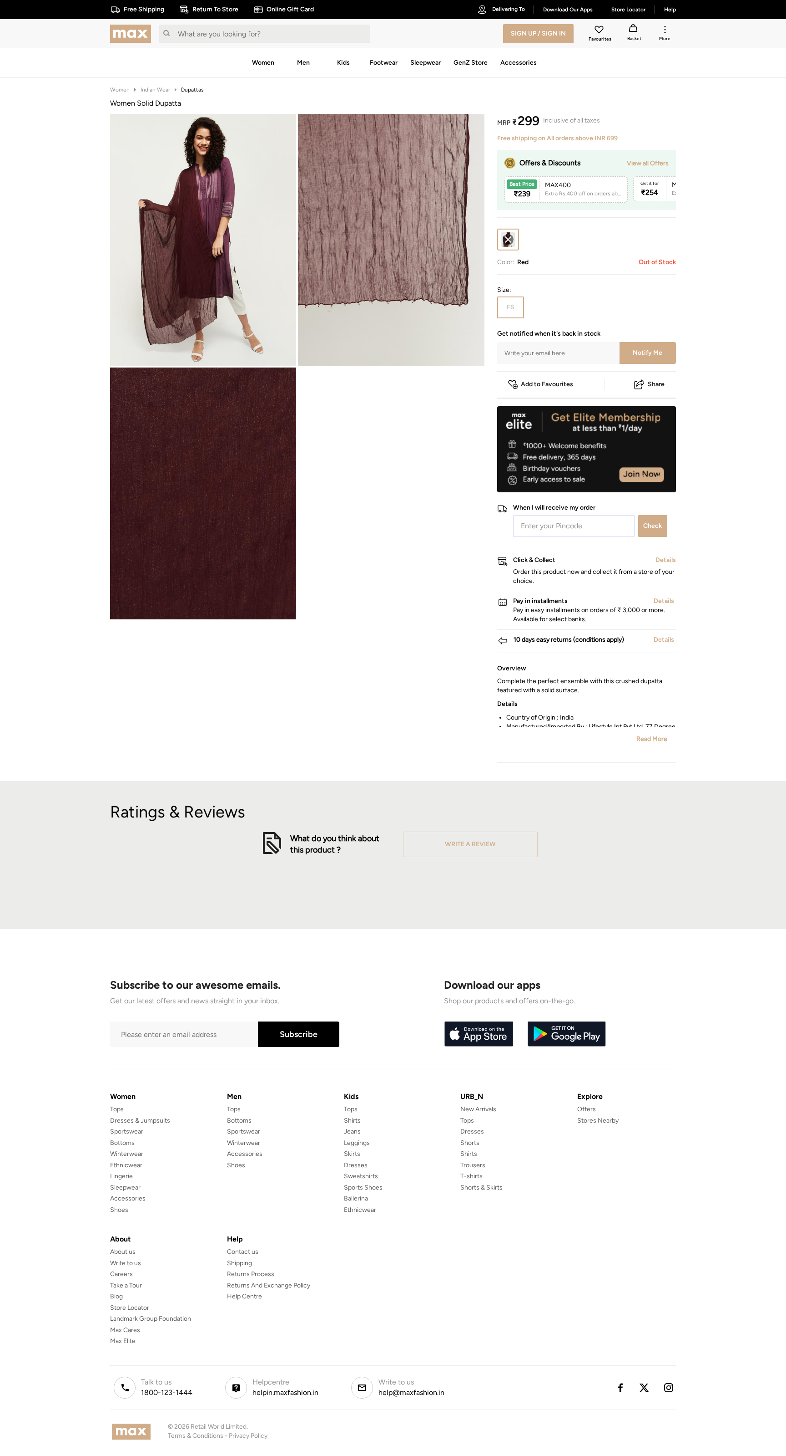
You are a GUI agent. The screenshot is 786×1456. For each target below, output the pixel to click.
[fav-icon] (600, 31)
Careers (121, 1274)
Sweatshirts (361, 1176)
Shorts (469, 1143)
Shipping (239, 1263)
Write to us (125, 1263)
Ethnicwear (126, 1165)
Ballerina (356, 1198)
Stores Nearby (598, 1120)
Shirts (352, 1120)
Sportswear (126, 1131)
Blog (116, 1296)
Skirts (352, 1154)
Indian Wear (155, 90)
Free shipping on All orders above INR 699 (557, 138)
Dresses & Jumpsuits (140, 1120)
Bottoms (122, 1143)
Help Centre (244, 1296)
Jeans (352, 1131)
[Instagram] (669, 1388)
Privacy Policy (248, 1436)
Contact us (242, 1252)
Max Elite (123, 1341)
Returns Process (250, 1274)
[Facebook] (620, 1388)
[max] (133, 34)
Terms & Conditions (195, 1436)
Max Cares (125, 1330)
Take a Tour (126, 1285)
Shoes (119, 1210)
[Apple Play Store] (478, 1034)
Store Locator (129, 1308)
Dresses (356, 1165)
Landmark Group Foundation (150, 1319)
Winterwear (126, 1154)
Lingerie (121, 1176)
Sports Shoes (363, 1187)
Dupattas (192, 90)
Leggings (357, 1143)
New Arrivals (478, 1109)
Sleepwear (125, 1187)
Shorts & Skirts (481, 1187)
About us (123, 1252)
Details (652, 477)
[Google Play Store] (567, 1034)
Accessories (128, 1198)
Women (120, 90)
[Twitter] (644, 1388)
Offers (586, 1109)
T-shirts (471, 1176)
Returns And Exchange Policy (268, 1285)
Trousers (472, 1165)
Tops (117, 1109)
